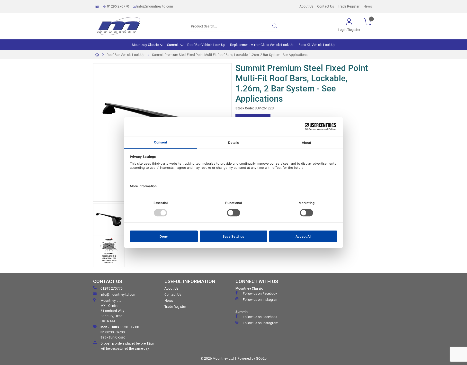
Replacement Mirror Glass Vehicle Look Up (262, 45)
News (367, 6)
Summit (173, 45)
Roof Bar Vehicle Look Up (206, 45)
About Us (306, 6)
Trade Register (348, 6)
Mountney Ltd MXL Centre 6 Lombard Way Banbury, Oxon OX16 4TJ (112, 311)
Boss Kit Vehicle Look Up (316, 45)
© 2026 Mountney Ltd (217, 358)
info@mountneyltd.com (154, 6)
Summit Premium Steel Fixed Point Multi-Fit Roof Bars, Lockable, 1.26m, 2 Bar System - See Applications (229, 55)
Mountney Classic (145, 45)
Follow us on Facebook (260, 293)
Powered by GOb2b (252, 358)
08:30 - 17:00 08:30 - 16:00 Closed (119, 332)
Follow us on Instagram (260, 300)
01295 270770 (117, 6)
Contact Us (325, 6)
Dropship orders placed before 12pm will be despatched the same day (127, 345)
